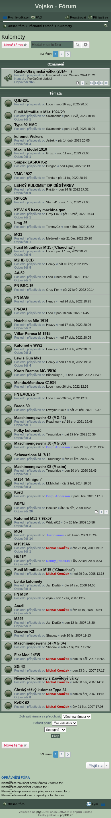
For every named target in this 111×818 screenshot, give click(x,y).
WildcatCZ (53, 522)
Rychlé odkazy (18, 17)
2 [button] (62, 54)
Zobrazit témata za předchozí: (40, 716)
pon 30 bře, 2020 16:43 (80, 470)
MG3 (18, 234)
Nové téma (13, 44)
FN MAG (21, 297)
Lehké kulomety (28, 581)
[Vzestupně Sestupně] (55, 729)
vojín (49, 598)
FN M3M (21, 594)
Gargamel (53, 75)
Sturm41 (52, 202)
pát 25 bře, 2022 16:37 (85, 410)
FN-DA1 (20, 309)
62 (91, 82)
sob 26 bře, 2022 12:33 (72, 398)
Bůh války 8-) (55, 375)
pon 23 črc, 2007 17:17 (88, 670)
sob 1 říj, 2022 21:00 (75, 202)
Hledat (77, 44)
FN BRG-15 (23, 286)
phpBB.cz (66, 815)
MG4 (18, 531)
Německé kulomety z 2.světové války (46, 678)
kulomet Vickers (28, 136)
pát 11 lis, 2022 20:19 (72, 177)
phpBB (41, 811)
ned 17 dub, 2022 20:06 (75, 324)
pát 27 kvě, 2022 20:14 (78, 289)
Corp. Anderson (58, 447)
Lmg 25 (20, 223)
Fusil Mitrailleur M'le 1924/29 (39, 112)
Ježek (50, 140)
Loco (49, 104)
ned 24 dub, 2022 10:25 (75, 301)
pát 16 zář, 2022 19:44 (78, 214)
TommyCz (53, 226)
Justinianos (55, 535)
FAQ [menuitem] (39, 17)
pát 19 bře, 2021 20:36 (80, 434)
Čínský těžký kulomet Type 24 (40, 690)
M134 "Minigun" (28, 479)
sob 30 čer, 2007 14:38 (88, 682)
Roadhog (52, 421)
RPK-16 (20, 198)
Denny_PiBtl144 (58, 561)
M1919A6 (22, 544)
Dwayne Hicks (56, 410)
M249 (18, 619)
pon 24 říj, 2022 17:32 (74, 189)
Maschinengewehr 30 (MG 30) (40, 443)
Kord (18, 492)
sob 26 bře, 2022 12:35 (72, 386)
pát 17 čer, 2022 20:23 (71, 251)
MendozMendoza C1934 (35, 383)
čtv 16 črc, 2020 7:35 (79, 459)
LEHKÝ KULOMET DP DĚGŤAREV (44, 185)
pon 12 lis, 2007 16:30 (80, 622)
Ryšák (50, 189)
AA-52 (19, 273)
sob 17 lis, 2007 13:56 (71, 598)
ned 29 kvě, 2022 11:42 (72, 277)
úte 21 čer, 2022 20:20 (76, 238)
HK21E (20, 557)
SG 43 (19, 666)
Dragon (51, 166)
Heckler (51, 508)
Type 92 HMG (25, 125)
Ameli (19, 606)
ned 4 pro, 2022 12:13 (75, 166)
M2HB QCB (24, 260)
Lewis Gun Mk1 (27, 358)
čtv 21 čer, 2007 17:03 (88, 706)
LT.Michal (52, 483)
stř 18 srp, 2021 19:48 (77, 421)
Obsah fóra (16, 804)
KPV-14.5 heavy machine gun (39, 210)
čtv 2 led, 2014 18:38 (76, 483)
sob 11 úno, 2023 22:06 (73, 153)
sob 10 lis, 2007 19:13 (76, 635)
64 (101, 82)
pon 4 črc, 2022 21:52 (79, 226)
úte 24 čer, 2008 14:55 (80, 585)
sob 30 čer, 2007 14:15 (88, 694)
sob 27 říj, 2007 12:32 (76, 647)
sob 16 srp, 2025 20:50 (72, 104)
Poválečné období (39, 78)
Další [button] (68, 54)
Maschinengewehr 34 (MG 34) (40, 643)
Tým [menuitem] (95, 804)
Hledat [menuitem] (106, 26)
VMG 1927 (23, 174)
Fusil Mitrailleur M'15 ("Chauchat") (44, 247)
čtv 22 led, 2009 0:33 (87, 561)
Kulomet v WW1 (28, 345)
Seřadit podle (42, 723)
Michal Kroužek (57, 548)
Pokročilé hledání (86, 44)
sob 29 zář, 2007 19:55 (88, 658)
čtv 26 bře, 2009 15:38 (75, 508)
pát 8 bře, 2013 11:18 (87, 496)
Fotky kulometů (28, 430)
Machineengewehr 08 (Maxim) (40, 467)
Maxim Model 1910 (30, 149)
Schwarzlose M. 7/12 (32, 455)
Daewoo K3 (24, 631)
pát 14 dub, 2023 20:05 (74, 140)
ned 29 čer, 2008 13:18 (88, 573)
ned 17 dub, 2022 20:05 (75, 337)
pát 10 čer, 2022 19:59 (74, 264)
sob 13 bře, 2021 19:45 (89, 447)
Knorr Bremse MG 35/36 (35, 371)
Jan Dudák (53, 585)
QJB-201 (21, 100)
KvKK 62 (21, 703)
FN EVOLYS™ (26, 394)
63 (96, 82)
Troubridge (53, 434)
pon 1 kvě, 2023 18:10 (79, 116)
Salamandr (53, 116)
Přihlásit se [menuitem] (100, 17)
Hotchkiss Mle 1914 (31, 321)
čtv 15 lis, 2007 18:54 (87, 610)
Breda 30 (22, 406)
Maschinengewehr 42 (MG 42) (40, 418)
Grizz (50, 153)
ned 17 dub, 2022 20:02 (75, 349)
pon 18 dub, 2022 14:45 (72, 313)
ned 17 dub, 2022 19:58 (75, 362)
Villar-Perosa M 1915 (32, 334)
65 (106, 82)
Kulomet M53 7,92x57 (33, 518)
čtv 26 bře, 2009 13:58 (79, 522)
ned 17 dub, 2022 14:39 (84, 375)
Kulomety (13, 37)
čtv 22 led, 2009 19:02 (88, 548)
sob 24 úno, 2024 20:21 (79, 75)
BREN (19, 504)
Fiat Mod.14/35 (27, 655)
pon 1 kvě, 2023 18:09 (79, 128)
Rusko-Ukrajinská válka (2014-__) (43, 71)
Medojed (52, 238)
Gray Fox (52, 214)
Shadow (51, 635)
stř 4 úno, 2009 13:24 (81, 535)
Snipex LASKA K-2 (30, 162)
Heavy (50, 264)
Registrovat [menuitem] (78, 17)
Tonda (50, 177)
